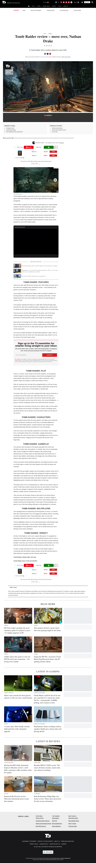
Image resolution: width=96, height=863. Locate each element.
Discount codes (73, 826)
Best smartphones (57, 823)
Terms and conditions (67, 841)
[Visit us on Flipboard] (69, 2)
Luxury (54, 6)
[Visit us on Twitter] (59, 2)
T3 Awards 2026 (50, 10)
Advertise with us (55, 844)
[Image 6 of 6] (55, 180)
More (65, 6)
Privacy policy (34, 844)
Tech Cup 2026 (77, 10)
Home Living (46, 6)
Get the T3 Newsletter (36, 10)
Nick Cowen (41, 142)
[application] (36, 241)
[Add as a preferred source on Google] (48, 852)
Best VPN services (41, 826)
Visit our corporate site (65, 858)
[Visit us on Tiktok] (71, 2)
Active (38, 6)
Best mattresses (56, 826)
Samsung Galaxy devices (42, 821)
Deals (24, 10)
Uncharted (17, 219)
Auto (59, 6)
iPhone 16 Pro (40, 818)
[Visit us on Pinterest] (61, 2)
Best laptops (55, 818)
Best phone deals (73, 818)
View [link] (53, 151)
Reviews (62, 142)
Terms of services (33, 359)
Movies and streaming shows (43, 823)
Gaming (50, 33)
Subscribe (87, 2)
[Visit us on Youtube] (64, 2)
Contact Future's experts (45, 841)
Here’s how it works (66, 56)
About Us (57, 841)
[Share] (45, 54)
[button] (15, 147)
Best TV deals (72, 823)
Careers (63, 844)
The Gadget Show (64, 10)
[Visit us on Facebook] (56, 2)
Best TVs (54, 821)
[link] (20, 153)
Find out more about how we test (67, 138)
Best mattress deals (74, 821)
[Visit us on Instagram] (66, 2)
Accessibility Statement (29, 841)
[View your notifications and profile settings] (82, 2)
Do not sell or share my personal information (48, 846)
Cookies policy (44, 844)
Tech (33, 6)
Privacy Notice (18, 360)
